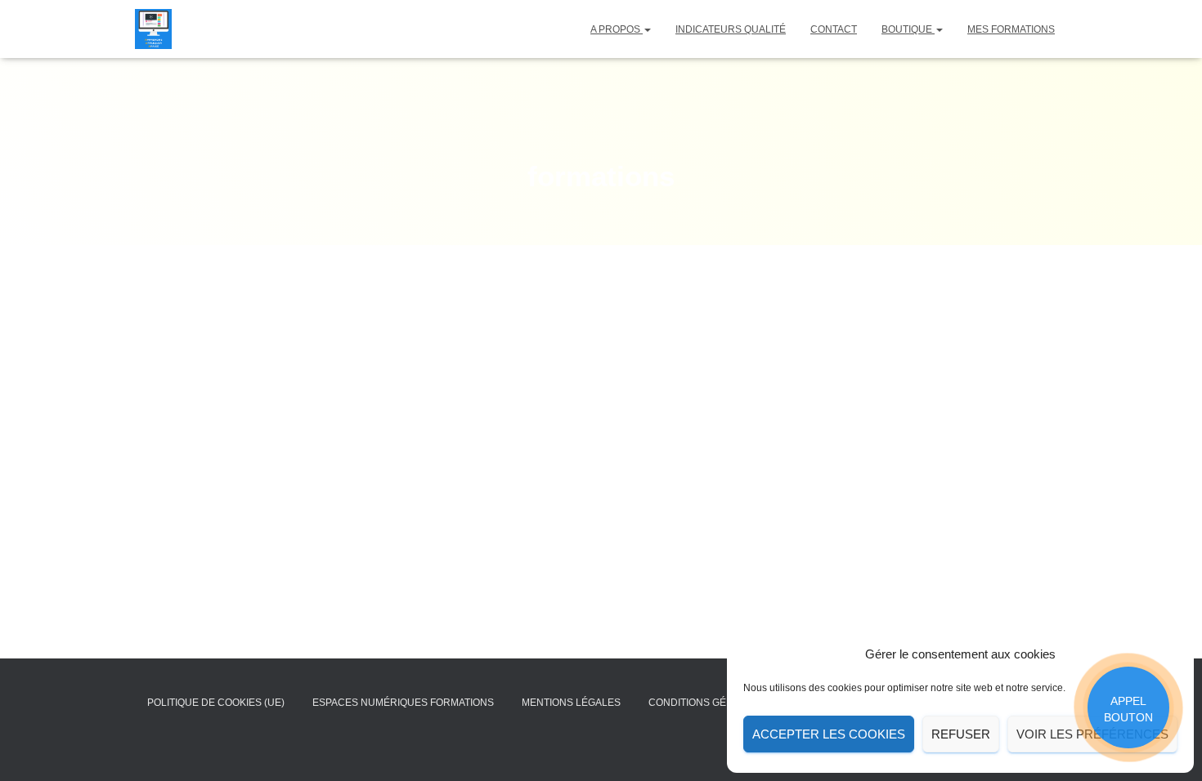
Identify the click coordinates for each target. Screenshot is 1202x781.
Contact (833, 29)
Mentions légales (571, 702)
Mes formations (1011, 29)
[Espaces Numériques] (153, 29)
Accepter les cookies (828, 734)
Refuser (960, 734)
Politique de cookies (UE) (216, 702)
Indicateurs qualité (730, 29)
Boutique (908, 29)
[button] (647, 29)
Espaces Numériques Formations (403, 702)
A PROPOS (616, 29)
